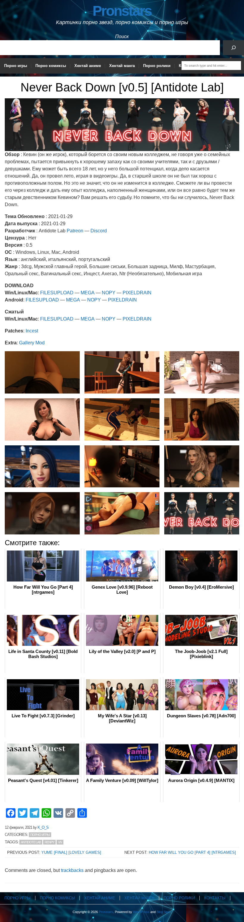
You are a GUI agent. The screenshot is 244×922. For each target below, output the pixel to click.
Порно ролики (157, 65)
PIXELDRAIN (137, 292)
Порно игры (15, 65)
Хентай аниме (87, 65)
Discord (98, 230)
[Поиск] (233, 47)
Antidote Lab (31, 842)
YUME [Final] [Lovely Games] (71, 852)
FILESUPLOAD (56, 292)
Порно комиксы (50, 65)
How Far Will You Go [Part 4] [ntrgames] (192, 852)
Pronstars (122, 11)
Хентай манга (122, 65)
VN (60, 842)
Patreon (75, 230)
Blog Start (164, 912)
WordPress (141, 912)
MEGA (88, 292)
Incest (32, 330)
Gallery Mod (32, 342)
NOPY (108, 292)
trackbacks (72, 870)
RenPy (49, 842)
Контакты (215, 898)
